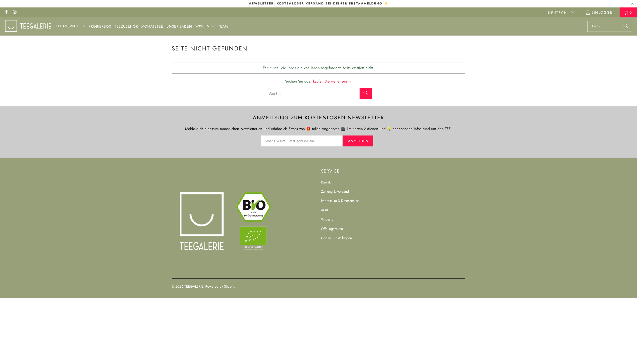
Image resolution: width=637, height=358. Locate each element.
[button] (70, 26)
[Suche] (626, 26)
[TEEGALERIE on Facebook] (6, 12)
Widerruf (327, 219)
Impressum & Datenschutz (340, 200)
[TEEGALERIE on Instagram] (14, 12)
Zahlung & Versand (335, 191)
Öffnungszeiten (332, 228)
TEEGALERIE (193, 286)
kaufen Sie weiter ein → (332, 81)
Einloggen (603, 12)
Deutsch (558, 12)
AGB (324, 210)
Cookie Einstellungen (336, 237)
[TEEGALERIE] (28, 26)
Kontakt (326, 182)
